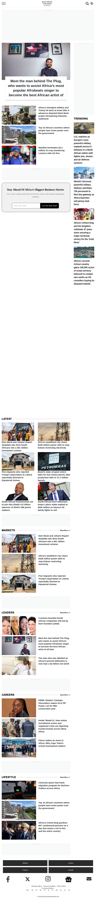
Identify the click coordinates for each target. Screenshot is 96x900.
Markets (25, 863)
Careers (25, 870)
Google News (68, 879)
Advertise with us (36, 886)
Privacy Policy (61, 886)
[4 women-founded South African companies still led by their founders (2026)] (36, 625)
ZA (69, 890)
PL (65, 890)
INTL (27, 890)
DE (40, 890)
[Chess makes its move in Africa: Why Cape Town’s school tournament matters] (36, 747)
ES (45, 890)
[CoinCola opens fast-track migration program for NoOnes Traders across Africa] (36, 790)
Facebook (7, 878)
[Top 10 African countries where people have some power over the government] (36, 135)
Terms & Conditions (49, 886)
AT (36, 890)
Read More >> (65, 530)
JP (52, 890)
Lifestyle (71, 870)
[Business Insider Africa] (48, 3)
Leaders (71, 863)
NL (61, 890)
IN (48, 890)
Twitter (27, 878)
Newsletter (88, 878)
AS (32, 890)
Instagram (48, 878)
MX (57, 890)
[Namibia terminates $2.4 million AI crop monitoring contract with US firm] (36, 155)
